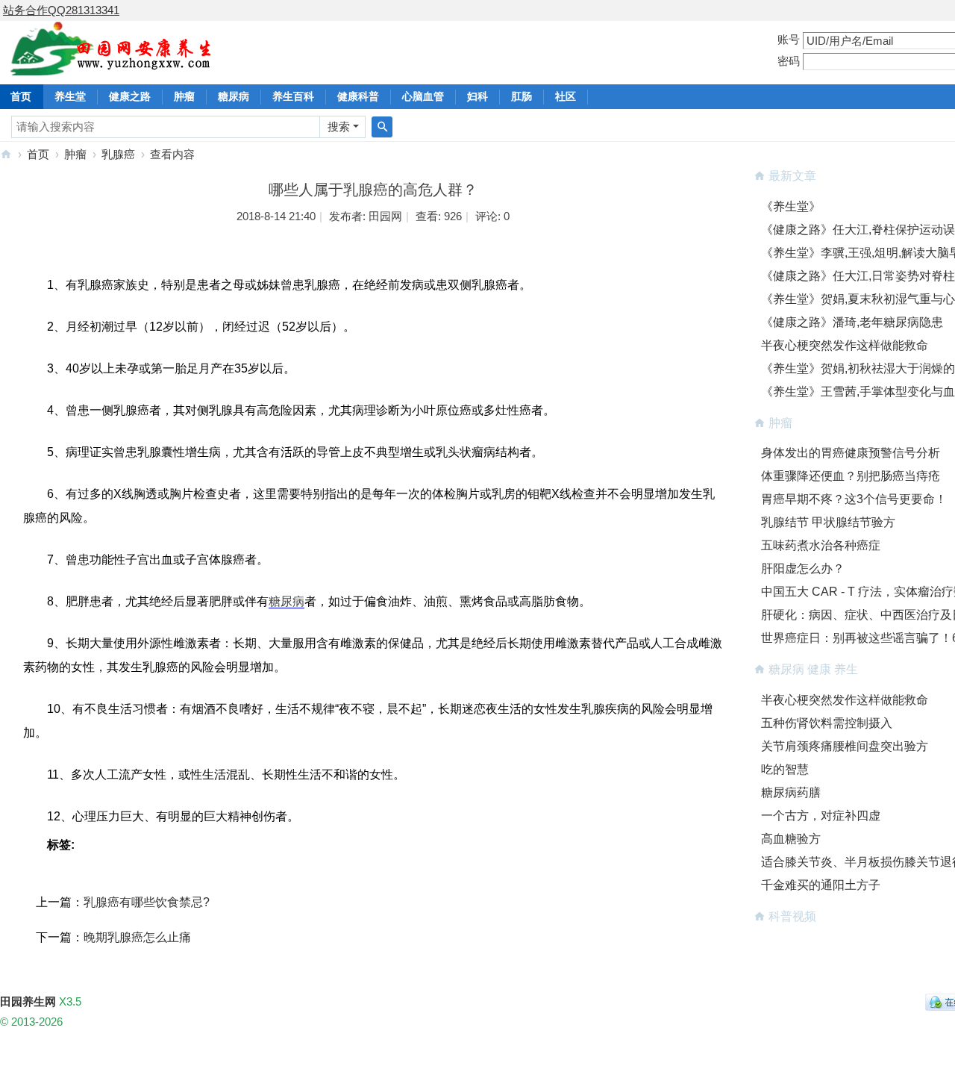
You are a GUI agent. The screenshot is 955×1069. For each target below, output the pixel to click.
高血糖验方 (791, 838)
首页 (38, 154)
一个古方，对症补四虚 (820, 815)
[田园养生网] (111, 66)
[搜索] (382, 126)
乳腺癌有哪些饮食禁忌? (147, 902)
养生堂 (70, 96)
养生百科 (293, 96)
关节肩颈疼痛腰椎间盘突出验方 (844, 746)
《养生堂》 (791, 206)
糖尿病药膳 (791, 792)
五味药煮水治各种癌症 (820, 545)
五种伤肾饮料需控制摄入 (826, 723)
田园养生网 (6, 154)
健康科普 (358, 96)
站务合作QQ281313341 (61, 10)
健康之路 (130, 96)
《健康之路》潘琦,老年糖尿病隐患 (852, 322)
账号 (788, 39)
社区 (565, 96)
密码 (788, 60)
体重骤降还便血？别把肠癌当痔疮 (850, 476)
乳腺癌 (118, 154)
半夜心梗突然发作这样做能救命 (844, 345)
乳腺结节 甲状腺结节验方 (828, 522)
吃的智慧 (785, 769)
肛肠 (521, 96)
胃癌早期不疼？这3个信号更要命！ (854, 499)
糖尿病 (233, 96)
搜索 (339, 126)
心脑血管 (423, 96)
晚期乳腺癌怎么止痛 (137, 937)
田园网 (385, 216)
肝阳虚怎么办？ (803, 568)
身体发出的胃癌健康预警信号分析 (850, 452)
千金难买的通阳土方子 (820, 885)
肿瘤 (184, 96)
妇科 (477, 96)
